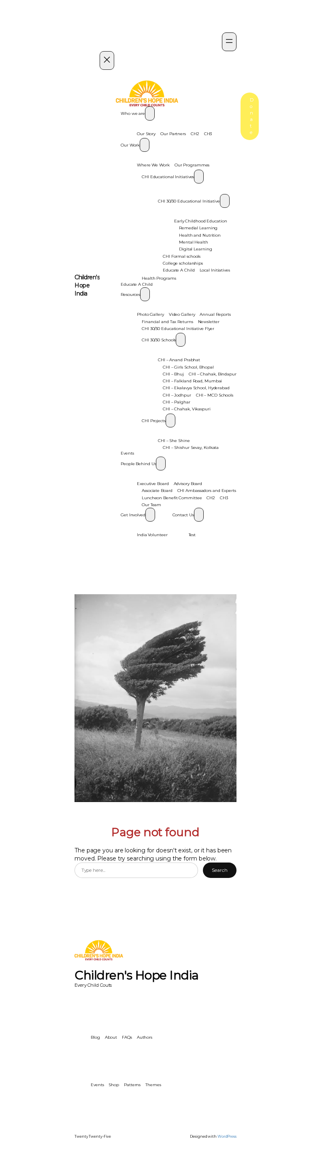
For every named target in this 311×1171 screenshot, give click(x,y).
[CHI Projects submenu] (170, 420)
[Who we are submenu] (150, 113)
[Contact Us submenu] (199, 515)
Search (219, 870)
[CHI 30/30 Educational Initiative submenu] (225, 201)
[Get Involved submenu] (150, 515)
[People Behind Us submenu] (161, 463)
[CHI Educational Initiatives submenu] (199, 176)
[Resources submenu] (145, 294)
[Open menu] (229, 41)
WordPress (226, 1136)
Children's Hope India (87, 285)
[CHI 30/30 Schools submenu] (180, 340)
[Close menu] (107, 60)
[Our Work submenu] (144, 145)
